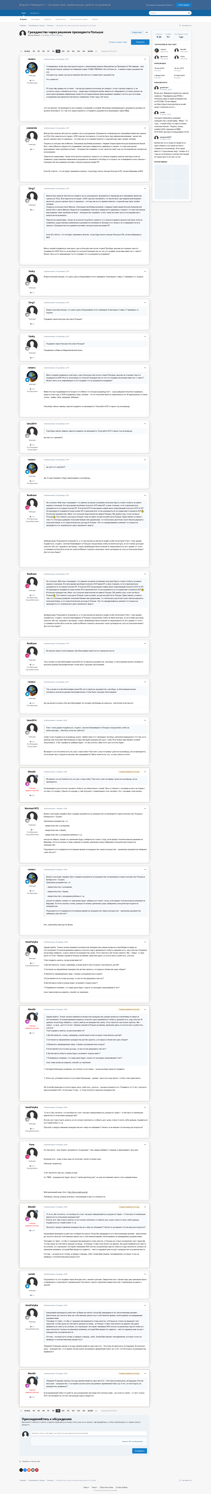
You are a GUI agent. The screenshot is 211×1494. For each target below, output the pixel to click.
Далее (90, 51)
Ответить (140, 42)
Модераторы (61, 19)
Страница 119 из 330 (108, 51)
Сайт (24, 13)
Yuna (31, 1144)
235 (33, 517)
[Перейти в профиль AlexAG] (32, 780)
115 (38, 51)
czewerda (31, 127)
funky (32, 271)
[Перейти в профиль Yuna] (32, 1153)
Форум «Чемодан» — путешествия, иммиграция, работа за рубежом (65, 4)
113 (33, 293)
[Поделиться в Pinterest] (36, 1470)
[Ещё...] (145, 59)
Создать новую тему (118, 42)
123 (78, 51)
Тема (93, 1487)
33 (33, 149)
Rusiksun (32, 495)
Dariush (37, 35)
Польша (59, 35)
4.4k (33, 1166)
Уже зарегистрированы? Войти (159, 5)
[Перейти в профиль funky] (32, 279)
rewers (31, 59)
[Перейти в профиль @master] (157, 58)
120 (63, 51)
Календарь (35, 19)
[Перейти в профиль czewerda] (32, 136)
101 (33, 963)
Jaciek (31, 1273)
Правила (47, 19)
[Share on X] (21, 1470)
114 (34, 51)
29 (33, 210)
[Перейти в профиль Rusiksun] (32, 503)
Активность (34, 13)
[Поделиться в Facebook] (25, 1470)
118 (53, 51)
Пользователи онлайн (78, 19)
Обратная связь (106, 1487)
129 (32, 445)
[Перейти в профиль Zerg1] (32, 197)
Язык (86, 1487)
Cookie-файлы (121, 1487)
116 (43, 51)
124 (83, 51)
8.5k (33, 795)
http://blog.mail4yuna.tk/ (78, 1192)
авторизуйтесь (100, 1422)
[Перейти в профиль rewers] (32, 67)
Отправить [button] (139, 1451)
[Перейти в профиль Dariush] (22, 33)
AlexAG (32, 771)
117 (48, 51)
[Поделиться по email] (33, 1470)
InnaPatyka (31, 941)
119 (58, 51)
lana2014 (31, 423)
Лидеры (95, 19)
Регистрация (184, 5)
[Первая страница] (21, 51)
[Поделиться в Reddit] (29, 1470)
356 (33, 80)
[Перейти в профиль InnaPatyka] (32, 950)
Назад (27, 51)
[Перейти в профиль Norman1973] (32, 817)
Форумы (23, 19)
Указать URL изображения (132, 1441)
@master (164, 56)
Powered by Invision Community (105, 1490)
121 (68, 51)
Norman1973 (32, 808)
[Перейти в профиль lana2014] (32, 432)
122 (73, 51)
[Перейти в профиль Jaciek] (32, 1282)
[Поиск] (189, 13)
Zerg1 (31, 188)
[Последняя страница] (96, 51)
